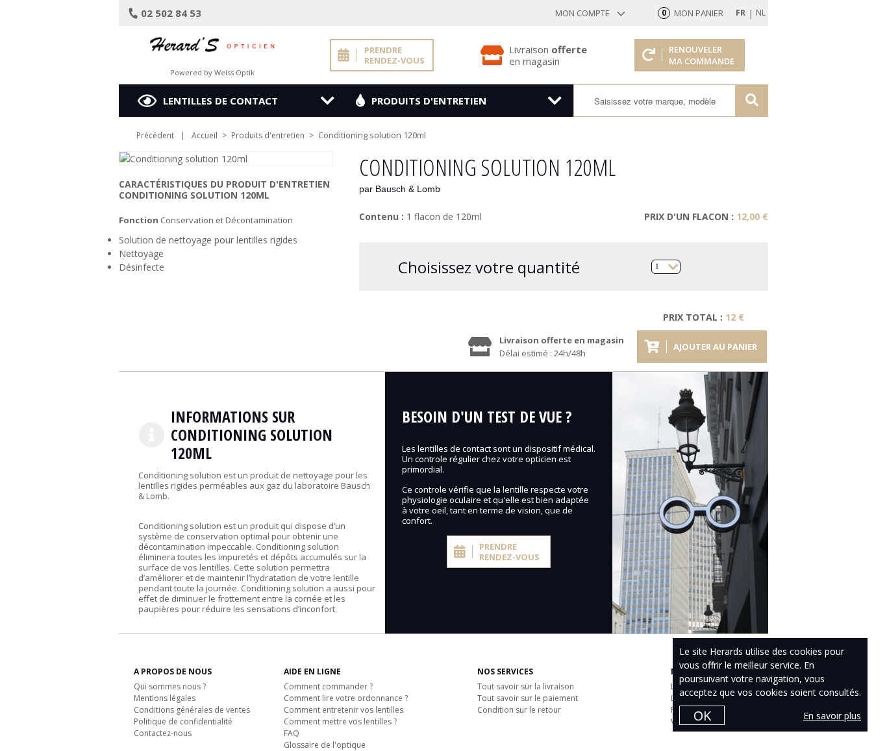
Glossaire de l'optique (325, 744)
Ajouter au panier (715, 346)
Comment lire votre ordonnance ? (346, 698)
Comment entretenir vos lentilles (343, 709)
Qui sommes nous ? (170, 686)
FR (740, 12)
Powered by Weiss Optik (212, 72)
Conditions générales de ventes (192, 709)
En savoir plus (832, 715)
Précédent (155, 135)
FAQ (291, 733)
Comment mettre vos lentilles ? (340, 721)
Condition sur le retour (519, 709)
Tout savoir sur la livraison (525, 686)
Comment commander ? (328, 686)
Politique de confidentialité (183, 721)
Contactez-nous (163, 733)
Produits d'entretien (428, 100)
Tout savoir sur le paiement (527, 698)
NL (761, 12)
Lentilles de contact (220, 100)
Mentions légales (164, 698)
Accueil (205, 135)
